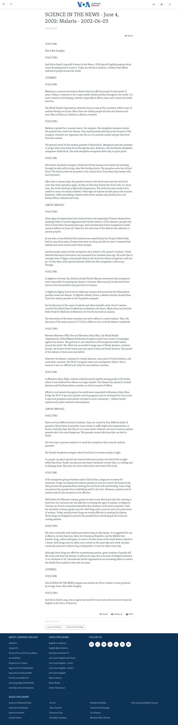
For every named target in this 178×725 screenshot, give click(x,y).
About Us (13, 643)
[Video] (162, 4)
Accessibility (14, 658)
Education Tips (56, 713)
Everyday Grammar (58, 718)
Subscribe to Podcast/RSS (20, 673)
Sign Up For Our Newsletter (21, 668)
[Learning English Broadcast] (154, 4)
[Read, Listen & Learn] (170, 4)
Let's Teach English (57, 673)
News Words (54, 683)
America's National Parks (20, 703)
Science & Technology (99, 708)
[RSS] (116, 644)
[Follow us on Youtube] (103, 644)
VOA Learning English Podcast (144, 703)
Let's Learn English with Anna (62, 658)
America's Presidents (18, 708)
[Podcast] (122, 644)
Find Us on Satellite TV (19, 678)
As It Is (53, 703)
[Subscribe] (128, 644)
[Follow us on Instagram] (110, 644)
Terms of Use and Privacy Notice (23, 653)
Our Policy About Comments (21, 688)
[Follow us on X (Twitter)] (97, 644)
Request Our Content (18, 663)
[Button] (129, 36)
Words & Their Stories (100, 718)
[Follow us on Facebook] (91, 644)
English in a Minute (57, 643)
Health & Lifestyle (98, 703)
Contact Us (13, 648)
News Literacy (55, 678)
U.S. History (95, 713)
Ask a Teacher (56, 708)
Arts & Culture (15, 718)
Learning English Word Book (21, 683)
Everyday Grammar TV (59, 653)
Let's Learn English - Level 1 (61, 663)
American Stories (16, 713)
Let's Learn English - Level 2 (61, 668)
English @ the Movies (58, 648)
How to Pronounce (57, 688)
